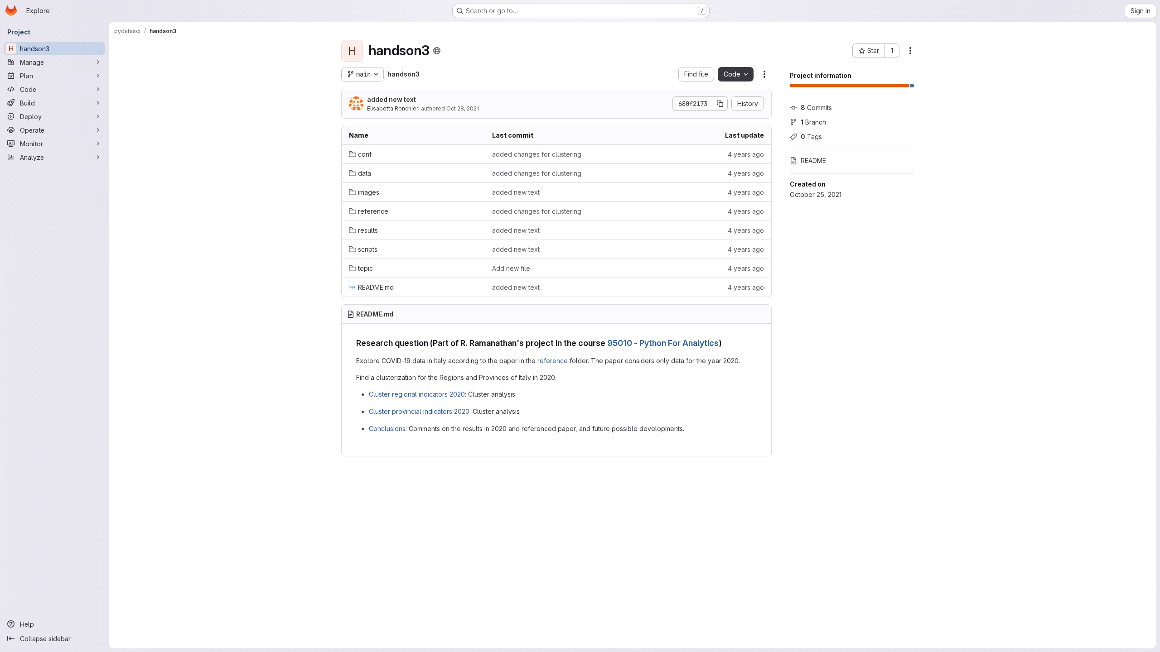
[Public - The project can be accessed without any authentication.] (436, 50)
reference (552, 360)
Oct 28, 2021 (462, 108)
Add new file (511, 268)
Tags (811, 136)
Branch (813, 122)
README (813, 160)
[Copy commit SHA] (720, 103)
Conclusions (387, 428)
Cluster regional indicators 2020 (417, 394)
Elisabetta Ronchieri (393, 108)
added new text (391, 99)
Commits (816, 107)
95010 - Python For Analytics (663, 343)
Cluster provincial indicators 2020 (419, 411)
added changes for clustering (536, 154)
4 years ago (746, 154)
